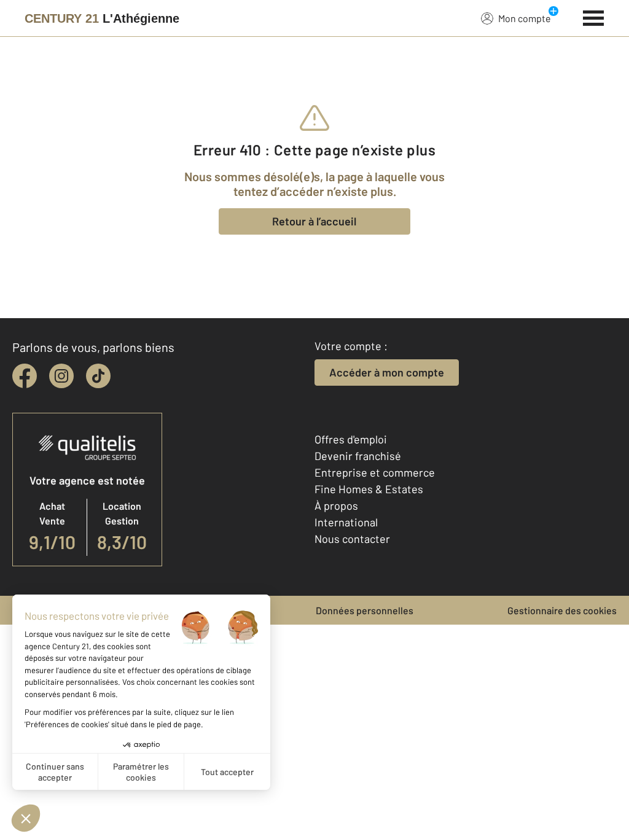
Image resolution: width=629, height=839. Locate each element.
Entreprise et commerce (374, 472)
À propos (336, 505)
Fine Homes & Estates (368, 489)
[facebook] (24, 376)
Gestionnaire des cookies (562, 610)
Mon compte (524, 18)
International (346, 522)
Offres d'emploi (350, 439)
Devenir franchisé (357, 455)
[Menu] (593, 16)
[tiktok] (98, 376)
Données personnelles (364, 610)
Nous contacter (352, 538)
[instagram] (61, 376)
